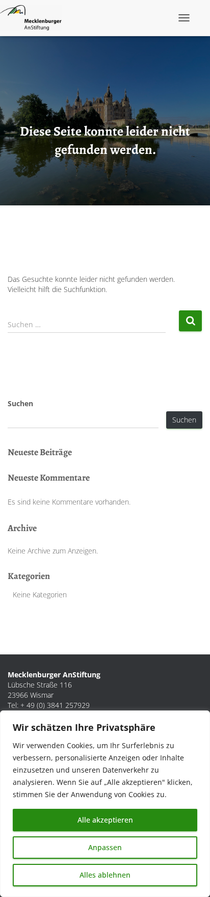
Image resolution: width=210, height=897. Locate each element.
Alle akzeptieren (105, 820)
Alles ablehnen (105, 875)
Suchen (20, 403)
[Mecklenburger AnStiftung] (34, 18)
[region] (105, 803)
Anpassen (105, 847)
